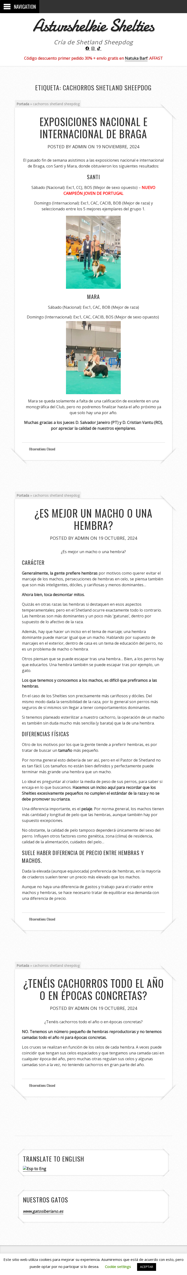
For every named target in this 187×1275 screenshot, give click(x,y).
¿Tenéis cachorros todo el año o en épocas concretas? (93, 989)
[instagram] (93, 48)
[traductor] (34, 1169)
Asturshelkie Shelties (93, 25)
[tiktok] (99, 48)
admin (79, 146)
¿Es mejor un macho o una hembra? (93, 519)
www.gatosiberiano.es (43, 1211)
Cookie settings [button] (118, 1266)
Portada (23, 104)
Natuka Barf (136, 58)
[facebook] (87, 48)
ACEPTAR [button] (146, 1267)
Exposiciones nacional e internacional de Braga (93, 127)
